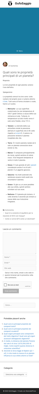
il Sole (5, 101)
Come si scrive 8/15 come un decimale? (20, 219)
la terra (18, 133)
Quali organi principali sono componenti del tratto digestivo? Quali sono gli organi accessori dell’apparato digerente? (19, 336)
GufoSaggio (23, 3)
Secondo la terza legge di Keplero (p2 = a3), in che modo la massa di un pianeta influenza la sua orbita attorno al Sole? (19, 353)
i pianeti (33, 165)
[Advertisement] (19, 27)
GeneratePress (31, 391)
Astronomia (9, 210)
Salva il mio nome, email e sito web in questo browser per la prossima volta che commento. (19, 275)
